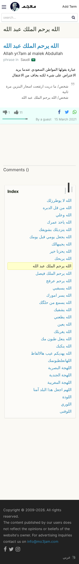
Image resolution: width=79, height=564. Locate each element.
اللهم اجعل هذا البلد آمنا (52, 389)
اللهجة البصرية (60, 367)
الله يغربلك (63, 331)
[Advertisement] (39, 145)
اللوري (66, 404)
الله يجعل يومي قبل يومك (50, 236)
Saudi (26, 59)
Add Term (69, 6)
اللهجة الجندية (60, 375)
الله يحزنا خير (61, 251)
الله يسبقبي (62, 288)
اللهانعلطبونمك (60, 360)
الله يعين (64, 324)
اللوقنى (66, 411)
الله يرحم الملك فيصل (54, 273)
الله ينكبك (64, 346)
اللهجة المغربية (59, 382)
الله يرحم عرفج (59, 280)
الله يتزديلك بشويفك (55, 229)
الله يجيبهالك (62, 244)
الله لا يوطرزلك (59, 200)
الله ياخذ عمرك (59, 222)
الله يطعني (63, 317)
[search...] (74, 17)
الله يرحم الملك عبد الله (31, 45)
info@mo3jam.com (42, 541)
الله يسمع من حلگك (55, 302)
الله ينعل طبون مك (56, 339)
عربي (67, 557)
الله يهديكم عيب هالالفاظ (51, 353)
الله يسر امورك (59, 295)
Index (13, 191)
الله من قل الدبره (57, 207)
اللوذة (67, 397)
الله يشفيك (63, 309)
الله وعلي (64, 215)
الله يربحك (63, 258)
